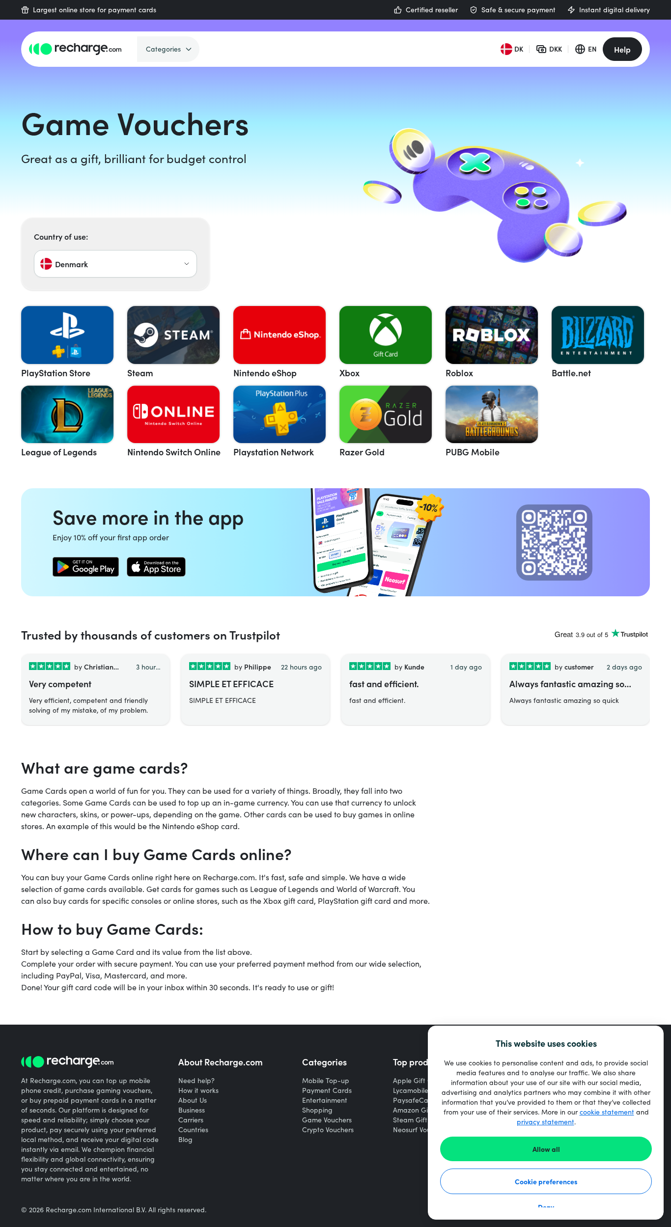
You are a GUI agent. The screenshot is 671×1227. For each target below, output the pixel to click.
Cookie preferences (546, 1181)
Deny (546, 1207)
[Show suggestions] (187, 264)
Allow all (546, 1149)
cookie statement (607, 1111)
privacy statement (545, 1121)
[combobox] (115, 264)
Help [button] (622, 49)
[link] (86, 567)
